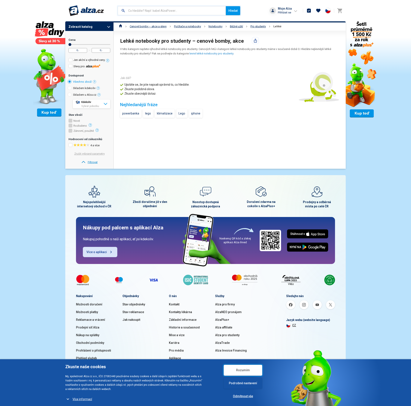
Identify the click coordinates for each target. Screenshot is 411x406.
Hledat (233, 10)
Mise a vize (177, 335)
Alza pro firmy (225, 304)
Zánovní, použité (83, 130)
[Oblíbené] (318, 10)
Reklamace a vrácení (90, 319)
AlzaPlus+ (222, 319)
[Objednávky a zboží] (308, 10)
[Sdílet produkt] (255, 40)
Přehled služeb (86, 358)
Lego (182, 113)
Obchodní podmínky (90, 342)
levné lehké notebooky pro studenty (211, 53)
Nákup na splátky (87, 335)
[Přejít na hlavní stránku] (86, 10)
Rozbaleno (80, 125)
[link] (89, 162)
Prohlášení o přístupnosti (93, 350)
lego (148, 113)
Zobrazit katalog (80, 26)
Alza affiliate (223, 327)
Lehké (277, 26)
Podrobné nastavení (243, 383)
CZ (294, 325)
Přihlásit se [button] (284, 12)
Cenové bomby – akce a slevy (148, 26)
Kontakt (174, 304)
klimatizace (165, 113)
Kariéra (174, 342)
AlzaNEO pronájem (228, 312)
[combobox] (172, 10)
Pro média (176, 350)
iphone (195, 113)
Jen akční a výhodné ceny (89, 60)
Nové (76, 120)
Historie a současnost (184, 327)
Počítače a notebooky (187, 26)
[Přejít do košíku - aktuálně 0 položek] (339, 10)
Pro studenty (258, 26)
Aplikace (175, 358)
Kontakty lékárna (180, 312)
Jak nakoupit (131, 319)
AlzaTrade (222, 342)
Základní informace (183, 319)
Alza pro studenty (227, 335)
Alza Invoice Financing (231, 350)
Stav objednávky (133, 304)
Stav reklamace (133, 312)
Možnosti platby (87, 312)
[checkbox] (89, 60)
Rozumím (243, 370)
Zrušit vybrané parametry (89, 153)
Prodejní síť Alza (87, 327)
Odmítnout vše (243, 396)
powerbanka (130, 113)
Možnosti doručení (89, 304)
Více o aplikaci (96, 252)
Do (69, 44)
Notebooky (215, 26)
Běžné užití (236, 26)
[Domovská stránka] (120, 26)
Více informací (82, 399)
